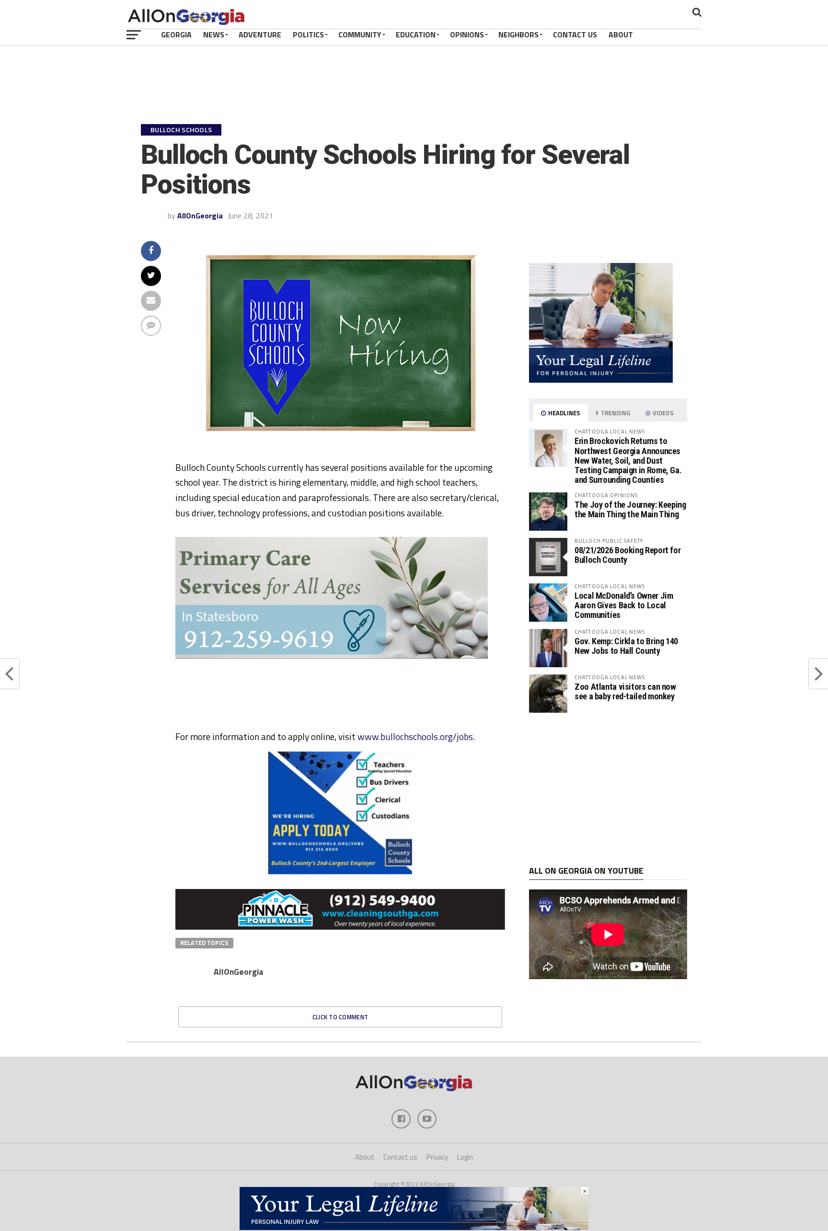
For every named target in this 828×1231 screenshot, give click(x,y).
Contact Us (575, 34)
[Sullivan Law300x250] (601, 380)
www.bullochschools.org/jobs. (416, 736)
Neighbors (518, 34)
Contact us (400, 1157)
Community (359, 34)
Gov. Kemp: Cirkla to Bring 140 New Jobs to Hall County (626, 646)
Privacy (437, 1157)
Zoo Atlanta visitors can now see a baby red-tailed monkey (625, 691)
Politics (308, 34)
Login (465, 1157)
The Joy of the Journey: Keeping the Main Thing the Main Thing (630, 509)
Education (416, 34)
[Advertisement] (608, 789)
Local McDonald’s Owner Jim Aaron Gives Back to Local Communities (624, 605)
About (621, 34)
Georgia (176, 34)
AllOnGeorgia (200, 215)
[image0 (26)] (490, 725)
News (213, 34)
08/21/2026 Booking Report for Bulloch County (627, 555)
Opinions (467, 34)
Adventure (260, 34)
